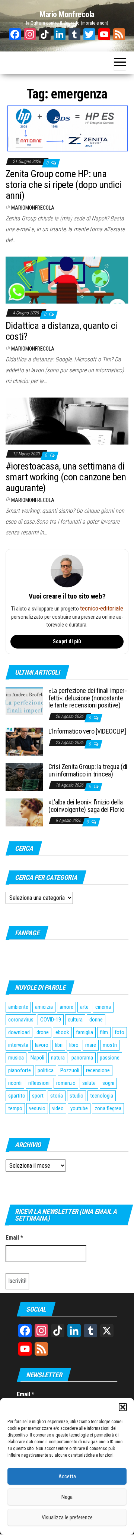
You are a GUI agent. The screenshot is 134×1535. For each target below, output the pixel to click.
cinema (103, 1007)
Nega (67, 1497)
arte (84, 1007)
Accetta (67, 1476)
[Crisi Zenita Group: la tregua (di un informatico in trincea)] (24, 776)
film (104, 1032)
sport (38, 1095)
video (58, 1108)
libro (74, 1045)
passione (109, 1057)
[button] (123, 1407)
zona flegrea (108, 1108)
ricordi (15, 1083)
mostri (110, 1045)
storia (56, 1095)
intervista (18, 1045)
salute (89, 1083)
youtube (79, 1108)
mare (90, 1045)
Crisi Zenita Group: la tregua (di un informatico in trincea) (87, 770)
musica (16, 1057)
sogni (108, 1083)
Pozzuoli (69, 1070)
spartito (16, 1095)
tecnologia (101, 1095)
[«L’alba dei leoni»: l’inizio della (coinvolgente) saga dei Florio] (24, 812)
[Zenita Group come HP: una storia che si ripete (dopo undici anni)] (67, 128)
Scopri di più (67, 641)
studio (76, 1095)
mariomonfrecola (32, 208)
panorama (82, 1057)
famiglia (84, 1032)
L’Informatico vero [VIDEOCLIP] (87, 731)
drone (42, 1032)
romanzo (66, 1083)
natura (58, 1057)
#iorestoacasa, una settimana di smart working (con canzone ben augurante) (66, 477)
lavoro (41, 1045)
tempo (15, 1108)
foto (119, 1032)
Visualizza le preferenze (67, 1517)
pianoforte (19, 1070)
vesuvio (37, 1108)
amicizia (44, 1007)
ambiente (18, 1007)
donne (96, 1019)
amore (66, 1007)
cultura (75, 1019)
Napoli (37, 1057)
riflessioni (39, 1083)
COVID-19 (50, 1019)
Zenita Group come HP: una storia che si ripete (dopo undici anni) (63, 184)
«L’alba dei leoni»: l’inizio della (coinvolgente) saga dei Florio (86, 805)
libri (59, 1045)
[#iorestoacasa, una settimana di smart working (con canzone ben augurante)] (67, 420)
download (19, 1032)
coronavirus (21, 1019)
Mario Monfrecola (67, 14)
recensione (98, 1070)
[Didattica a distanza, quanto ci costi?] (67, 279)
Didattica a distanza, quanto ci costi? (61, 331)
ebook (62, 1032)
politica (46, 1070)
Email (14, 1237)
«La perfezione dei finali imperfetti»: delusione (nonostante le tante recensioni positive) (87, 698)
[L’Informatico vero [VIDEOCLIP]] (24, 741)
